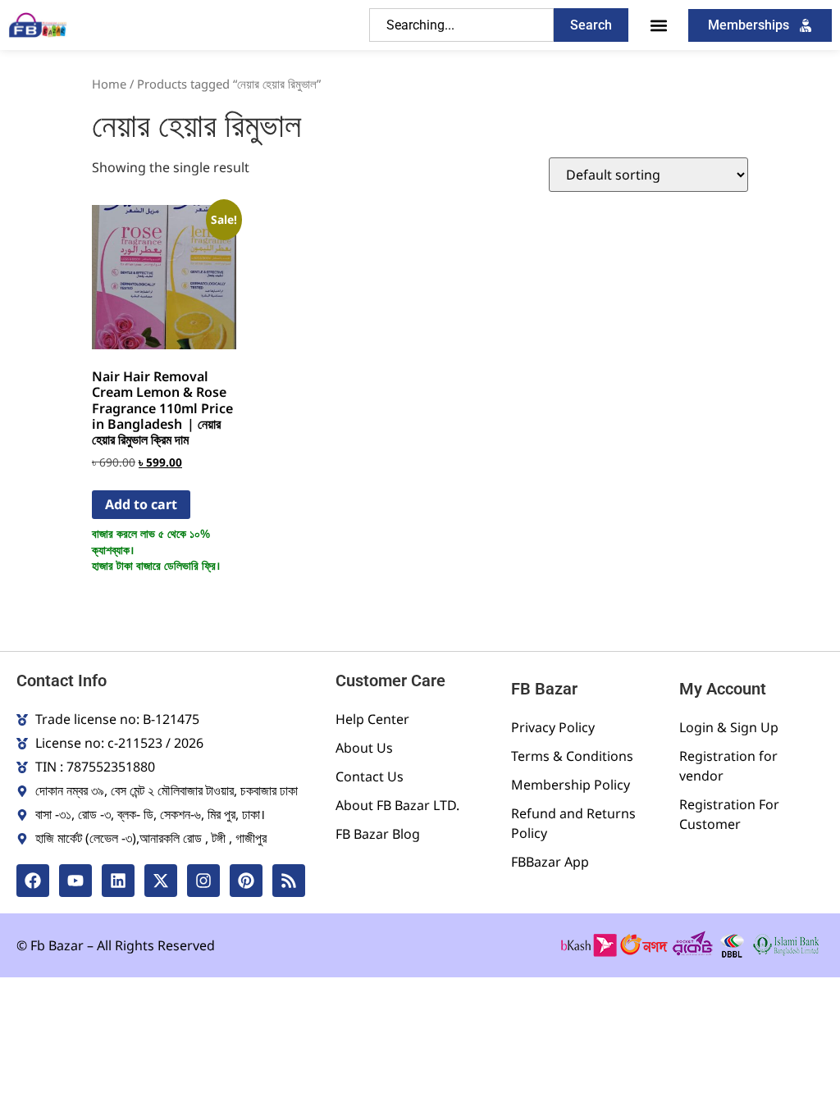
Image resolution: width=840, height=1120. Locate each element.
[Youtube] (75, 880)
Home (109, 83)
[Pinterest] (246, 880)
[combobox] (461, 25)
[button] (658, 25)
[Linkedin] (118, 880)
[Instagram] (203, 880)
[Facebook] (32, 880)
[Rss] (288, 880)
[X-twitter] (160, 880)
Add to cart (141, 504)
